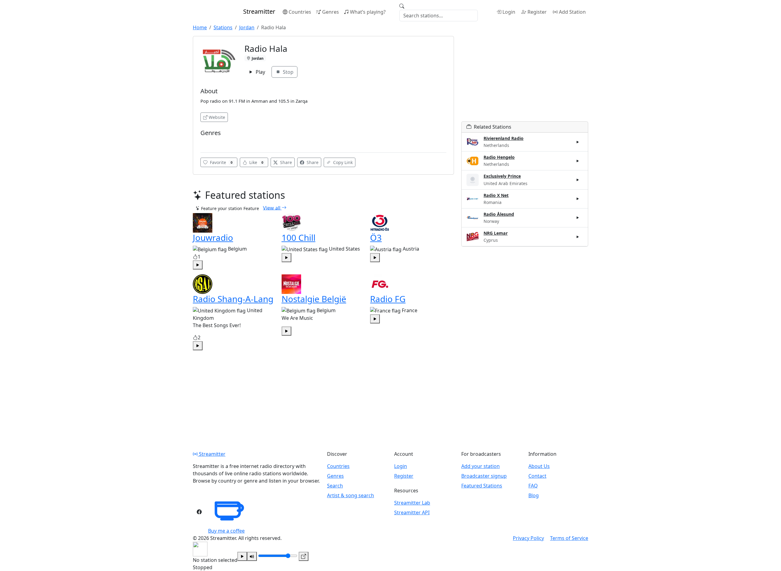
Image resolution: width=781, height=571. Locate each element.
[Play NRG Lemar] (578, 236)
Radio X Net (496, 195)
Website (217, 117)
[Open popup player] (303, 556)
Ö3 (376, 237)
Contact (537, 476)
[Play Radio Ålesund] (578, 217)
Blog (533, 495)
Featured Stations (481, 485)
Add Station (572, 12)
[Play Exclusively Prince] (578, 180)
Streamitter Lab (412, 502)
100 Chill (298, 237)
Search (335, 485)
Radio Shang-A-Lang (233, 299)
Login (508, 12)
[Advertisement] (524, 78)
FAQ (533, 485)
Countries (300, 12)
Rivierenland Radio (504, 138)
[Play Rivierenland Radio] (578, 142)
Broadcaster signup (484, 476)
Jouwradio (213, 237)
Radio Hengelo (499, 157)
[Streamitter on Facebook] (199, 512)
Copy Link (342, 162)
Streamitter (211, 454)
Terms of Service (569, 538)
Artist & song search (350, 495)
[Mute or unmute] (252, 556)
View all (272, 207)
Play (259, 72)
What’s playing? (368, 12)
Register (537, 12)
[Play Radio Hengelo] (578, 161)
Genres (330, 12)
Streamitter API (412, 512)
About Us (539, 466)
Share (285, 162)
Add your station (480, 466)
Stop (287, 72)
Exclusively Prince (502, 176)
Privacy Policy (528, 538)
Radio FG (387, 299)
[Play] (242, 556)
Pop (206, 142)
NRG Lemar (496, 233)
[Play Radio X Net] (578, 199)
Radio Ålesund (499, 214)
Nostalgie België (314, 299)
